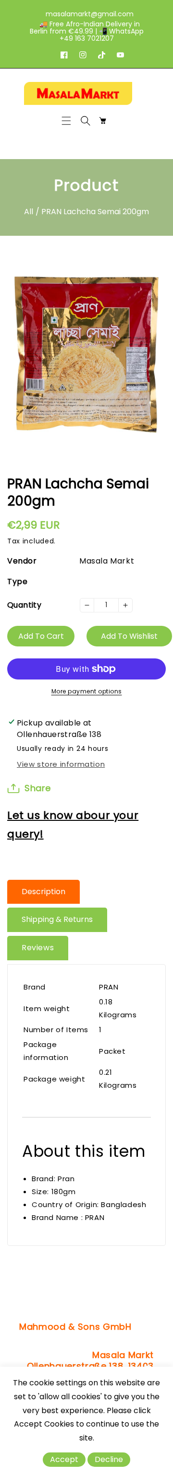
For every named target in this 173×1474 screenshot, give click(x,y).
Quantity (24, 604)
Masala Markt (106, 560)
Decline (109, 1459)
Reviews (38, 947)
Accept (64, 1459)
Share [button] (38, 788)
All (28, 211)
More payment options (86, 691)
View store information (61, 764)
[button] (69, 121)
